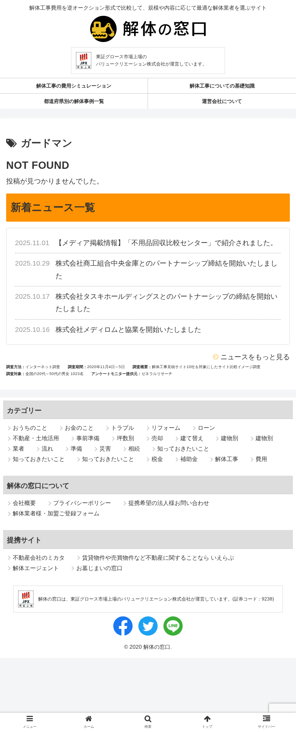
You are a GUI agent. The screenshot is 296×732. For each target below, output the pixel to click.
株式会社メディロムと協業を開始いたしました (128, 329)
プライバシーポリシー (82, 503)
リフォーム (165, 427)
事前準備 (87, 438)
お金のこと (79, 427)
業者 (18, 448)
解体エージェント (36, 568)
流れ (47, 448)
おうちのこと (30, 427)
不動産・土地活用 (36, 438)
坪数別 (125, 438)
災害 (105, 448)
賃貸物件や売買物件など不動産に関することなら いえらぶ (158, 557)
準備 (76, 448)
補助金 (189, 459)
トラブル (122, 427)
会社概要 (24, 503)
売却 (157, 438)
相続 (134, 448)
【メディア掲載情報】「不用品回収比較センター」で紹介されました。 (166, 243)
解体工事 (226, 459)
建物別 (229, 438)
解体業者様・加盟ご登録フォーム (56, 513)
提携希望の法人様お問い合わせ (168, 503)
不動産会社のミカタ (39, 557)
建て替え (192, 438)
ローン (206, 427)
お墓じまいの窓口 (99, 568)
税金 (157, 459)
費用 (261, 459)
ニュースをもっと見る (255, 357)
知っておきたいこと (183, 448)
